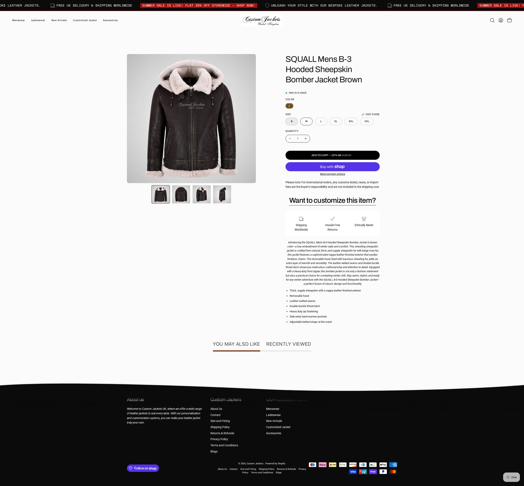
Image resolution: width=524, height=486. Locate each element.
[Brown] (289, 106)
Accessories (273, 433)
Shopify (281, 463)
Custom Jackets (255, 463)
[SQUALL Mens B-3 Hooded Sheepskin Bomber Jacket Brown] (160, 194)
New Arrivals (274, 421)
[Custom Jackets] (262, 20)
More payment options (332, 174)
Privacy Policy (219, 439)
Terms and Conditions (224, 445)
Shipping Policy (220, 427)
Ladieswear (273, 415)
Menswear (272, 409)
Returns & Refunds (222, 433)
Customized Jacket (278, 427)
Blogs (214, 451)
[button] (59, 20)
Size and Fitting (220, 421)
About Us (216, 409)
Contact (215, 415)
